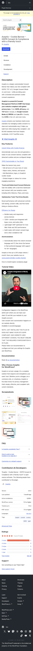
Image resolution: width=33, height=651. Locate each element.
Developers (5, 601)
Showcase (20, 580)
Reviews (6, 60)
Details (6, 56)
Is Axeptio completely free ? (11, 449)
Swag (20, 604)
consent (23, 517)
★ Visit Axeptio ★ (9, 139)
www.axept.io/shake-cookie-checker (14, 258)
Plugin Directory (6, 8)
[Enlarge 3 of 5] (13, 413)
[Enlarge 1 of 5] (13, 397)
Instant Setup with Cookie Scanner (13, 148)
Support (6, 74)
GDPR (25, 521)
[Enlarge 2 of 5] (29, 397)
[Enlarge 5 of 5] (13, 428)
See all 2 (28, 513)
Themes (20, 583)
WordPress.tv (7, 604)
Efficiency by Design (8, 210)
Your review (5, 556)
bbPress (5, 616)
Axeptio (6, 44)
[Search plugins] (20, 20)
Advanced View (7, 526)
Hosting (4, 586)
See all (29, 556)
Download (6, 49)
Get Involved (21, 595)
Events (19, 598)
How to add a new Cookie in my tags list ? (9, 455)
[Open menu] (30, 2)
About (4, 580)
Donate (20, 601)
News (3, 583)
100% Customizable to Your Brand (13, 161)
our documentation (13, 360)
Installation (7, 65)
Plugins (19, 586)
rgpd (29, 521)
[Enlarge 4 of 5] (29, 413)
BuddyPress (6, 619)
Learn (3, 595)
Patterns (20, 589)
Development (8, 69)
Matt (4, 613)
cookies (28, 517)
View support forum (8, 569)
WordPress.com (8, 610)
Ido (7, 627)
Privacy (4, 589)
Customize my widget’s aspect (11, 461)
